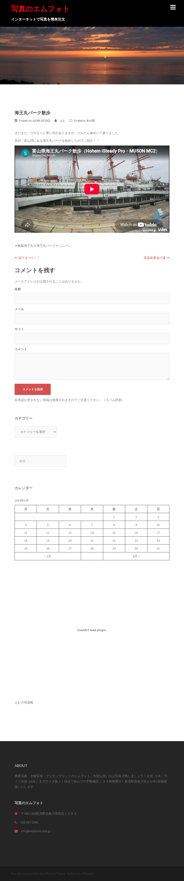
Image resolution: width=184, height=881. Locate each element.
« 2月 (47, 556)
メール (19, 309)
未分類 (90, 121)
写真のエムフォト (40, 8)
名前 (18, 289)
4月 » (136, 556)
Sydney (72, 874)
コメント (21, 349)
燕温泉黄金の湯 (155, 258)
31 (158, 548)
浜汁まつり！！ (29, 258)
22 (114, 540)
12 (47, 533)
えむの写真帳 (24, 702)
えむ (63, 121)
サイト (19, 329)
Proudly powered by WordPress (32, 874)
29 (114, 548)
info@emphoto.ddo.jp (35, 831)
